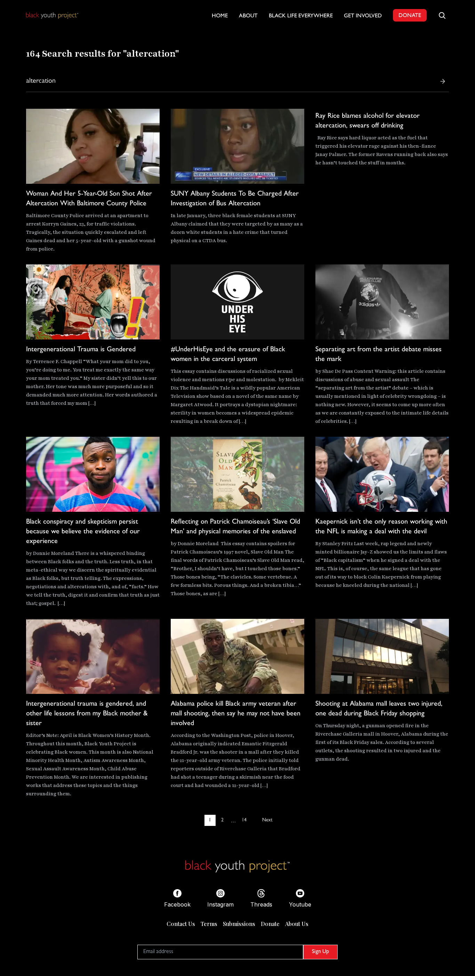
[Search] (442, 81)
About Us (296, 923)
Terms (209, 923)
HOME (220, 16)
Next (267, 820)
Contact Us (181, 923)
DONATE (409, 16)
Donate (270, 923)
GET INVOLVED (363, 16)
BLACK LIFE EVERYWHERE (301, 16)
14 (244, 820)
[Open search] (442, 15)
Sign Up (320, 952)
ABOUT (248, 16)
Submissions (239, 923)
